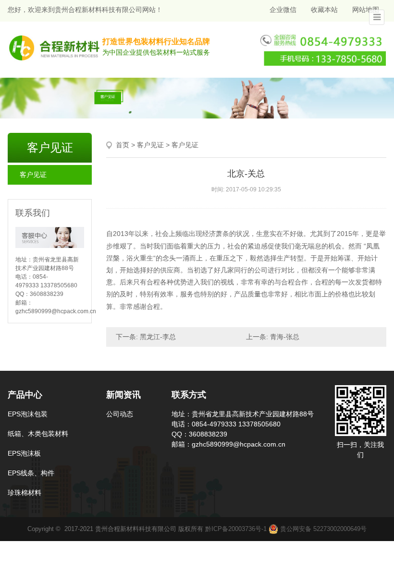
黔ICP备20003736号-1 (236, 528)
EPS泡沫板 (24, 453)
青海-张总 (284, 337)
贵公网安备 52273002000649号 (322, 528)
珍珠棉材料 (24, 492)
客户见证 (33, 174)
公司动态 (119, 414)
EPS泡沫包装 (28, 414)
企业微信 (282, 9)
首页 (122, 145)
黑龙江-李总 (158, 337)
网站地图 (365, 9)
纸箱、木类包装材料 (38, 433)
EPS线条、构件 (31, 473)
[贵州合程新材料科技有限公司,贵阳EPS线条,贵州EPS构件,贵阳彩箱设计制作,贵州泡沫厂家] (55, 47)
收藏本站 (324, 9)
